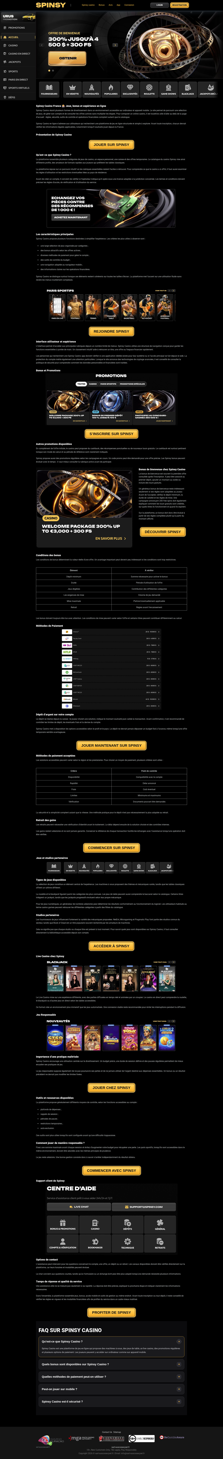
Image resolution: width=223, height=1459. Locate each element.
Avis (111, 5)
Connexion (129, 5)
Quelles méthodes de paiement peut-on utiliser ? (111, 1376)
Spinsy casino (88, 5)
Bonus (102, 5)
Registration (179, 5)
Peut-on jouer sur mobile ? (111, 1389)
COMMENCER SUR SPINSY (111, 848)
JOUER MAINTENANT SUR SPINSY (111, 745)
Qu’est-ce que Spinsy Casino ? (111, 1341)
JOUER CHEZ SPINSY (111, 1088)
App (118, 5)
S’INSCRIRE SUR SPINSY (111, 434)
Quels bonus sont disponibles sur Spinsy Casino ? (111, 1364)
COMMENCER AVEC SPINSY (111, 1171)
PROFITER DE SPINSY (111, 1312)
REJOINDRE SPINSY (111, 331)
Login (160, 5)
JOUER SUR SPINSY (111, 145)
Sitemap (117, 1432)
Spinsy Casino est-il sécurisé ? (111, 1401)
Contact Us (107, 1432)
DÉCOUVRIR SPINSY (163, 532)
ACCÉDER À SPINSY (111, 946)
